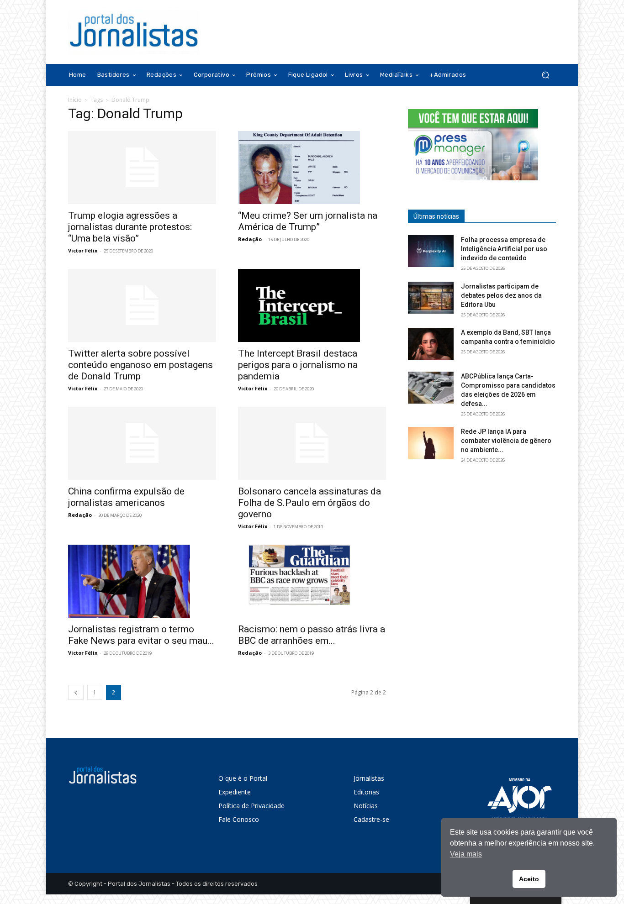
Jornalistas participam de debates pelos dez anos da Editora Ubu (501, 295)
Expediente (234, 792)
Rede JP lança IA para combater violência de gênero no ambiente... (506, 440)
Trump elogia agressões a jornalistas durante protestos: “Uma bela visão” (130, 227)
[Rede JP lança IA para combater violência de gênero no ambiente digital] (431, 443)
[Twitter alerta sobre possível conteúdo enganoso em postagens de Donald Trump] (142, 305)
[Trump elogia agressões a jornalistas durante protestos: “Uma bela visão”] (142, 167)
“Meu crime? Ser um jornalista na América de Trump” (307, 221)
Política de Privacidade (251, 805)
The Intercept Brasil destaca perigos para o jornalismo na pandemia (298, 365)
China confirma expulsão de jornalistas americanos (126, 497)
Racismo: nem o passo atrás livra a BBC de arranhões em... (311, 635)
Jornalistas (369, 778)
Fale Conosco (238, 819)
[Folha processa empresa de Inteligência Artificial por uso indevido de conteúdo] (431, 251)
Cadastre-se (371, 819)
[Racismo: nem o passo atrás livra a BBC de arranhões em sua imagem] (312, 581)
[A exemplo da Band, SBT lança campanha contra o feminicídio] (431, 344)
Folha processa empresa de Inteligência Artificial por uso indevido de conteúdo (504, 249)
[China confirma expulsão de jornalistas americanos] (142, 443)
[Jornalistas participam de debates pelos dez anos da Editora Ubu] (431, 298)
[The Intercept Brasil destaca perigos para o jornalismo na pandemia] (312, 305)
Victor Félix (82, 250)
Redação (250, 239)
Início (75, 100)
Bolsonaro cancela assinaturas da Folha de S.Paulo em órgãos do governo (309, 503)
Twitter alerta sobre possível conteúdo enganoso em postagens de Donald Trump (140, 365)
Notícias (366, 805)
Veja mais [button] (466, 854)
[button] (545, 75)
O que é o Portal (242, 778)
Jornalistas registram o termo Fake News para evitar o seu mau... (141, 635)
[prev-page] (76, 692)
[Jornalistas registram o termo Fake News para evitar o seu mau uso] (142, 581)
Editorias (366, 792)
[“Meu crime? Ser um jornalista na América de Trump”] (312, 167)
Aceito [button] (529, 879)
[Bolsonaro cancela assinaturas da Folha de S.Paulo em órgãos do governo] (312, 443)
